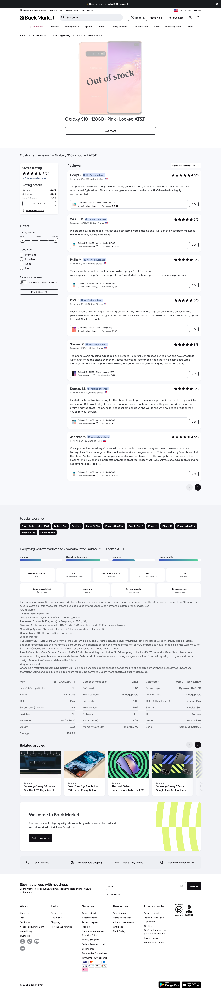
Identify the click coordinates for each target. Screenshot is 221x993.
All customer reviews (123, 922)
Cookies (148, 926)
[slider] (22, 240)
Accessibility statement (32, 926)
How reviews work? (35, 210)
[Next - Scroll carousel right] (198, 745)
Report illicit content (154, 942)
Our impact (26, 922)
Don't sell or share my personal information (155, 932)
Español (197, 10)
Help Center (57, 917)
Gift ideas (118, 926)
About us (24, 913)
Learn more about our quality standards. (124, 671)
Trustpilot (25, 935)
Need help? (157, 17)
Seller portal (88, 948)
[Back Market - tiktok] (29, 941)
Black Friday (119, 931)
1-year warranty (89, 917)
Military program (90, 939)
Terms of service (152, 913)
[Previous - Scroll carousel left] (189, 745)
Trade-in (86, 926)
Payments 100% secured (94, 957)
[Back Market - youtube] (36, 941)
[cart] (198, 17)
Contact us (56, 913)
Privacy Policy (151, 937)
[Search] (62, 17)
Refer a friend (89, 913)
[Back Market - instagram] (22, 941)
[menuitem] (72, 26)
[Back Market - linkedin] (22, 948)
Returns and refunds (61, 926)
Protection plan (90, 922)
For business (176, 17)
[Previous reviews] (189, 487)
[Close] (217, 4)
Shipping (55, 922)
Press (23, 917)
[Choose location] (178, 10)
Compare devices (122, 917)
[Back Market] (37, 18)
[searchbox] (94, 17)
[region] (110, 774)
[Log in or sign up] (190, 17)
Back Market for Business (94, 953)
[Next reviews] (198, 487)
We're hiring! (26, 931)
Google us (69, 827)
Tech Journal (119, 913)
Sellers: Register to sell (93, 944)
